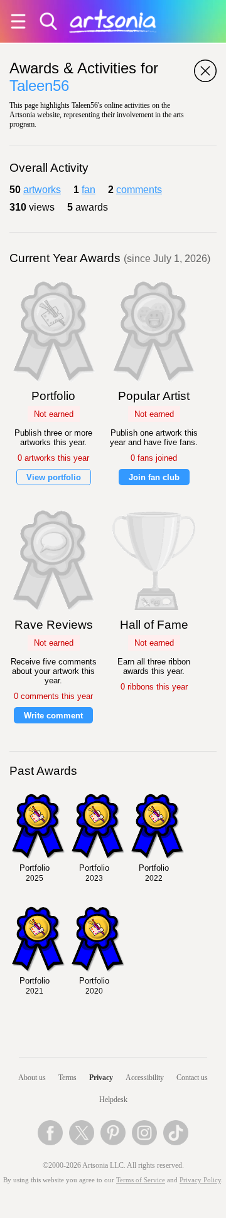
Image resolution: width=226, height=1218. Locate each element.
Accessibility (145, 1077)
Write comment (53, 715)
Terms (67, 1077)
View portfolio (53, 477)
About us (32, 1077)
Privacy (101, 1077)
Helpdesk (113, 1099)
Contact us (192, 1077)
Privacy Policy (200, 1180)
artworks (42, 189)
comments (139, 189)
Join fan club (154, 477)
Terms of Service (140, 1180)
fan (88, 189)
